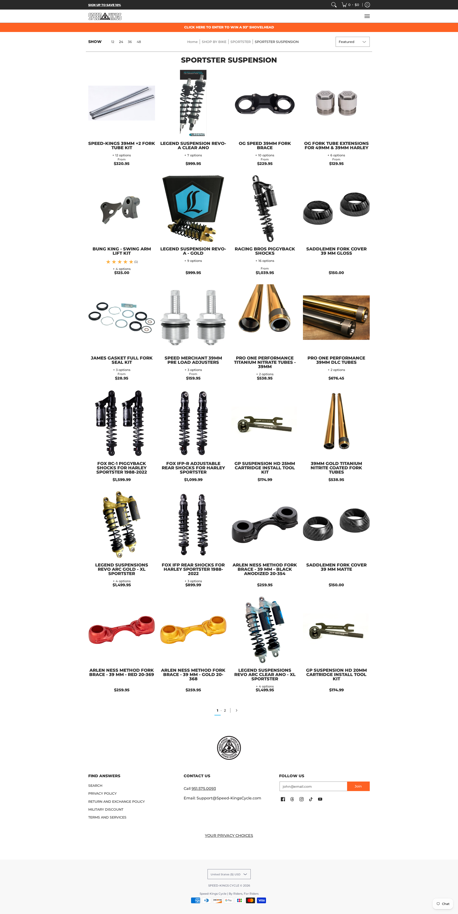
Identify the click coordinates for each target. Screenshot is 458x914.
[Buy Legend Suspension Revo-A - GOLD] (193, 208)
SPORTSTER (240, 42)
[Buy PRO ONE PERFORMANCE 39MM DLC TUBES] (336, 317)
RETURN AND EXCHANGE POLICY (116, 801)
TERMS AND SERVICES (107, 817)
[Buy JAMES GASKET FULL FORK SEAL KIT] (121, 317)
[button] (283, 799)
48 (139, 42)
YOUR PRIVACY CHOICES (229, 835)
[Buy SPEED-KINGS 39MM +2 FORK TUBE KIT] (121, 103)
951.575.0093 (204, 788)
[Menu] (367, 16)
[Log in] (367, 5)
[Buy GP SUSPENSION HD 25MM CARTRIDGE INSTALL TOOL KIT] (264, 423)
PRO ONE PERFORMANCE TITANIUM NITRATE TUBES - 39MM (265, 362)
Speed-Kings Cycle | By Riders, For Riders (229, 893)
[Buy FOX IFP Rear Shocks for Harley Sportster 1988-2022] (193, 524)
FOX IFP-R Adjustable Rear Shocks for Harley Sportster (193, 468)
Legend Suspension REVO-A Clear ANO (193, 145)
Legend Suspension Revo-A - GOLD (193, 251)
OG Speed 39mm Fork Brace (265, 145)
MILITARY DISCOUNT (105, 809)
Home (192, 42)
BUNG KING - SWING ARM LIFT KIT (122, 251)
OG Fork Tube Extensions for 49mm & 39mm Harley (336, 145)
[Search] (334, 5)
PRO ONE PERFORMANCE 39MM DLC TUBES (336, 360)
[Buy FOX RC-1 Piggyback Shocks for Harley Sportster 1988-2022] (121, 423)
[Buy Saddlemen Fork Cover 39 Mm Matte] (336, 524)
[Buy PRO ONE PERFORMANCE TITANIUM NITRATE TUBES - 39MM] (264, 317)
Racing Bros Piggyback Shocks (265, 251)
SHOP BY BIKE (214, 42)
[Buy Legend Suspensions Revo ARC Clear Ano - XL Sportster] (264, 630)
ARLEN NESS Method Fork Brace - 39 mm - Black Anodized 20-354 (265, 569)
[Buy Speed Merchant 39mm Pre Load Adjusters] (193, 317)
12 (112, 42)
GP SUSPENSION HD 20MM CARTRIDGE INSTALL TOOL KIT (336, 675)
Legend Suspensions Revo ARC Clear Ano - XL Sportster (265, 675)
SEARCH (95, 785)
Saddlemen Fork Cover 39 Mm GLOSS (336, 251)
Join (358, 786)
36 (130, 42)
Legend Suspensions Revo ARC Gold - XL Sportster (121, 569)
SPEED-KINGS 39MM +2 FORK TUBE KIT (121, 145)
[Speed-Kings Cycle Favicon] (229, 748)
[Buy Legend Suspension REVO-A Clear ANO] (193, 103)
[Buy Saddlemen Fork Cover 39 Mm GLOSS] (336, 208)
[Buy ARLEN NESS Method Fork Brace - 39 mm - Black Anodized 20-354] (264, 524)
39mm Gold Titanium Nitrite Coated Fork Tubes (336, 468)
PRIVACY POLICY (102, 793)
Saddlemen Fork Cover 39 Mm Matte (336, 567)
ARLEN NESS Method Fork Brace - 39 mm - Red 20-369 (121, 672)
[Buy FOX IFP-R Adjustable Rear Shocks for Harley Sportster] (193, 423)
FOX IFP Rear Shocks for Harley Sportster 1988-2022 (193, 569)
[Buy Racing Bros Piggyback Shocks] (264, 208)
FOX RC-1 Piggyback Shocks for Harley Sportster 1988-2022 (121, 468)
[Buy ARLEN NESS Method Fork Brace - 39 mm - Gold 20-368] (193, 630)
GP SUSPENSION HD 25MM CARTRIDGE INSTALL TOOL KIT (264, 468)
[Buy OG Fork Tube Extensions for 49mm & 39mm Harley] (336, 103)
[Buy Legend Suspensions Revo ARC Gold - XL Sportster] (121, 524)
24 (121, 42)
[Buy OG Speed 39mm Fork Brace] (264, 103)
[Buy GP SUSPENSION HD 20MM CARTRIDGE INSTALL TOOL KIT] (336, 630)
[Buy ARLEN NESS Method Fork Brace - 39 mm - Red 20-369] (121, 630)
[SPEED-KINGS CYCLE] (105, 16)
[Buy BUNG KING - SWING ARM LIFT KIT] (121, 208)
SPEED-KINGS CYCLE (223, 885)
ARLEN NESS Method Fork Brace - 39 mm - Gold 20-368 (193, 675)
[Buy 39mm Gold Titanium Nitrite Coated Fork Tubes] (336, 423)
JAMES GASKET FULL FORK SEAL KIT (122, 360)
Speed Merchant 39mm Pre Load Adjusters (193, 360)
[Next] (238, 710)
